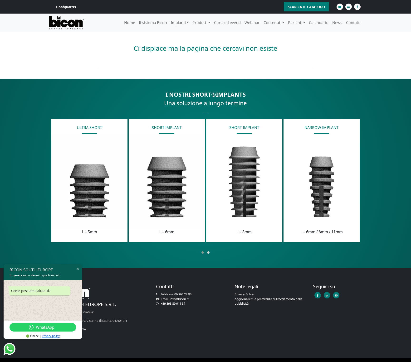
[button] (203, 252)
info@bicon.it (179, 299)
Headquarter (66, 7)
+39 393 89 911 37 (173, 303)
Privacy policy (51, 336)
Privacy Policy (244, 294)
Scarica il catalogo (306, 7)
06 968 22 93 (182, 294)
